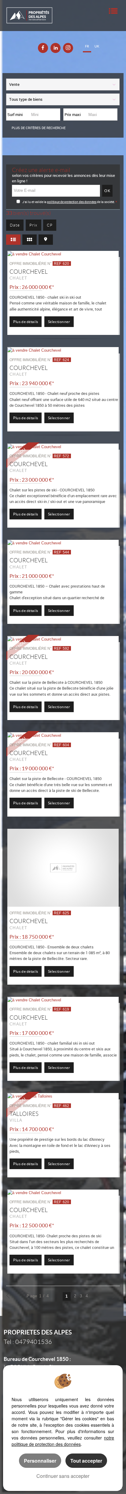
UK (96, 46)
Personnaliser (40, 1460)
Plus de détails (25, 322)
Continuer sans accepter (62, 1475)
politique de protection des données (71, 202)
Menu (113, 11)
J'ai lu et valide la (34, 202)
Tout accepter (86, 1460)
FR (87, 46)
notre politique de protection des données (63, 1441)
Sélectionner (59, 322)
